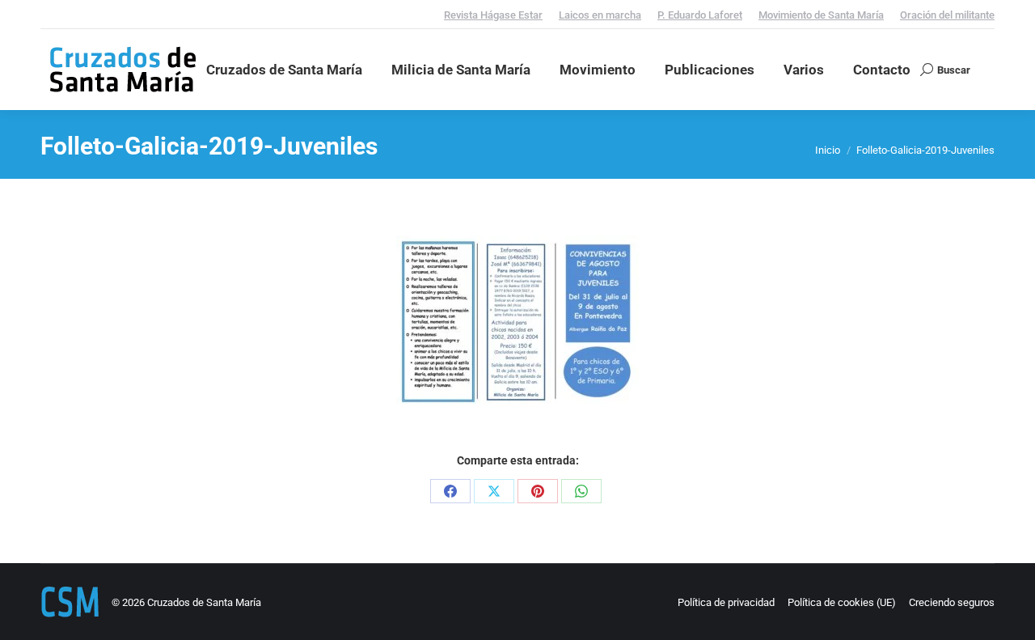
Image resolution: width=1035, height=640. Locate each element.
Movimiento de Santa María (821, 15)
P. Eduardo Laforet (699, 15)
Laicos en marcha (600, 15)
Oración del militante (947, 15)
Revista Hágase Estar (493, 15)
